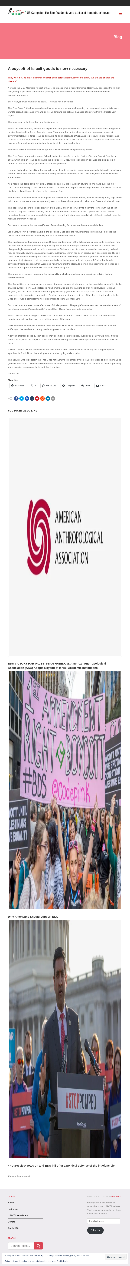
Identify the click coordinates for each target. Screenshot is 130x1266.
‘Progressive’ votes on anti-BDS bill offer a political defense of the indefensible (61, 1165)
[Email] (53, 398)
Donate (11, 1221)
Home (11, 1202)
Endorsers (13, 1209)
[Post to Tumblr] (32, 398)
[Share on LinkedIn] (48, 398)
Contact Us (13, 1228)
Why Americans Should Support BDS (33, 916)
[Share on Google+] (27, 398)
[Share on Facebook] (16, 398)
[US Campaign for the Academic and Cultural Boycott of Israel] (59, 12)
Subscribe (96, 1230)
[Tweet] (21, 398)
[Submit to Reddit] (42, 398)
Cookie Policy (62, 1261)
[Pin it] (37, 398)
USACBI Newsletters (18, 1215)
